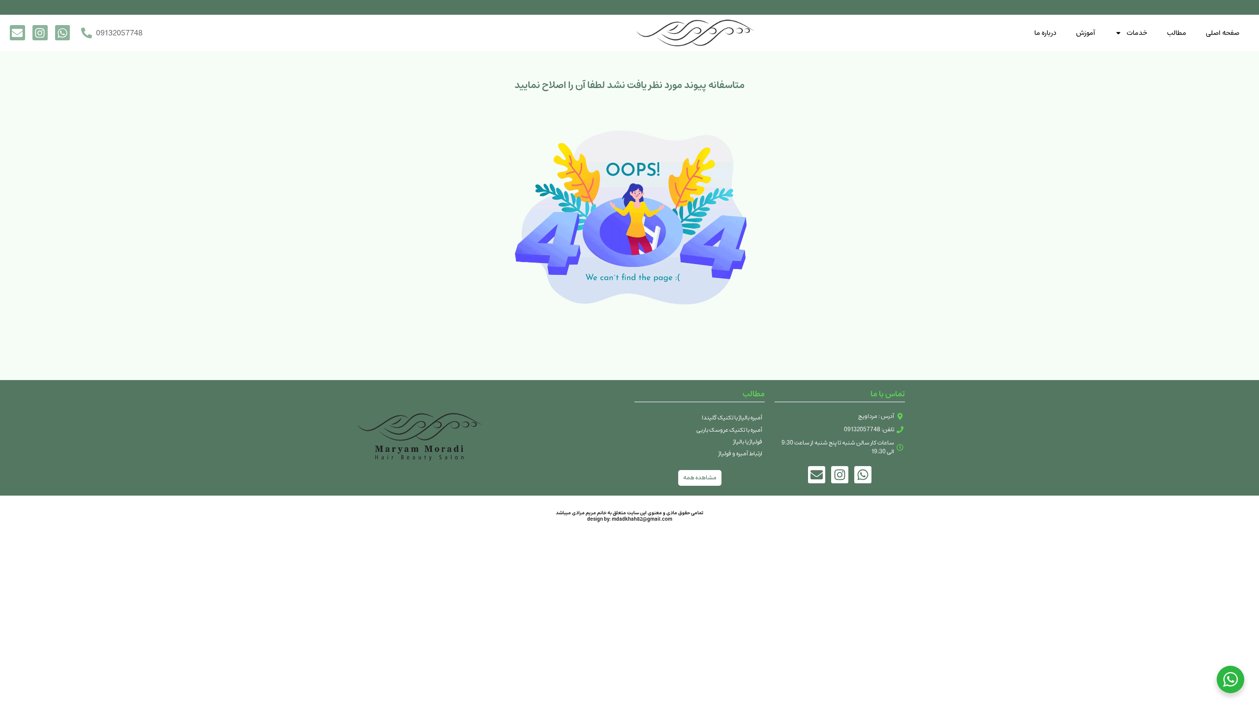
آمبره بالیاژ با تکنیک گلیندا (732, 418)
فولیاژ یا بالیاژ (747, 442)
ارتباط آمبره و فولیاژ (740, 453)
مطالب (1176, 33)
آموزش (1085, 33)
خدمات (1137, 33)
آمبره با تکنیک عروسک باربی (729, 430)
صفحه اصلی (1222, 33)
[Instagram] (40, 32)
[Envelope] (17, 32)
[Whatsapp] (62, 32)
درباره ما (1045, 33)
